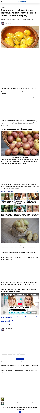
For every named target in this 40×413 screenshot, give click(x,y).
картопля (10, 353)
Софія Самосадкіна (8, 23)
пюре (18, 353)
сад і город (22, 353)
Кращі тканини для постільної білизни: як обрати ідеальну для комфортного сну (17, 361)
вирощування (4, 353)
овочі (14, 353)
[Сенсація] (22, 2)
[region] (20, 59)
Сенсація (25, 324)
